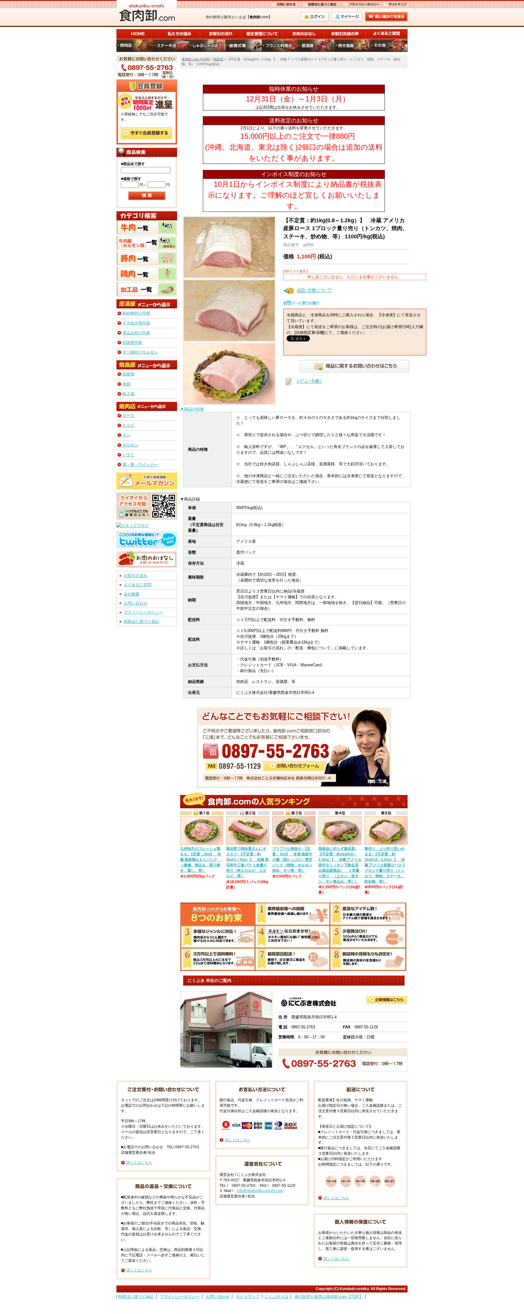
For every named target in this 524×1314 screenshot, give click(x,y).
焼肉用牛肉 (132, 342)
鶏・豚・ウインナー (140, 464)
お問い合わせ (135, 603)
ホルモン (130, 445)
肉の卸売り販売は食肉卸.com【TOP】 (329, 1296)
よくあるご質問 (137, 584)
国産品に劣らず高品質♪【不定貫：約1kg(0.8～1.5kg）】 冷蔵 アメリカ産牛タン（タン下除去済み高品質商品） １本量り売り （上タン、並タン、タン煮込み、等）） (339, 865)
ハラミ (128, 455)
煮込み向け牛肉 (136, 333)
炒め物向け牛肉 (136, 313)
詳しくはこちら (139, 1162)
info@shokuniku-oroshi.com (260, 1191)
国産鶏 (128, 374)
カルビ (128, 425)
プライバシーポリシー (143, 612)
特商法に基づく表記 (141, 621)
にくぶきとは (276, 1296)
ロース (128, 415)
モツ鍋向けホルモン (140, 352)
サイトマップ (248, 1296)
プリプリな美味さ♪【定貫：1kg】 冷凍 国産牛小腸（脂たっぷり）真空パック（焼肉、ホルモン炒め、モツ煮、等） (292, 859)
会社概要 (131, 594)
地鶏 (126, 384)
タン (126, 435)
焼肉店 (218, 59)
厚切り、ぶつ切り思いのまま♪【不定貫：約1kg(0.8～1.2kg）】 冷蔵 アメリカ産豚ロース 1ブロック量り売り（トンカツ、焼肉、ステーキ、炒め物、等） (384, 865)
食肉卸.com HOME (196, 59)
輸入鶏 (128, 394)
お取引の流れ (135, 575)
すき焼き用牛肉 (136, 323)
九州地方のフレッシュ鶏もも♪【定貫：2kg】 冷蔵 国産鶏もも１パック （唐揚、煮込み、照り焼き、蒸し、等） (200, 859)
